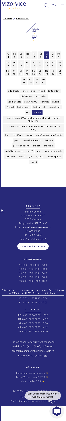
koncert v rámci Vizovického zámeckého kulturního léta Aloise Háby (33, 119)
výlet (30, 156)
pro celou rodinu (21, 145)
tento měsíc (40, 96)
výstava (39, 156)
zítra (33, 90)
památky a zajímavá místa (49, 135)
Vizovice (7, 18)
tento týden (53, 90)
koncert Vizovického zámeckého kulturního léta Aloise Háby (34, 128)
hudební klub (39, 107)
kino (28, 112)
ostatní (29, 135)
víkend (42, 90)
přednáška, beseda (31, 140)
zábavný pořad (54, 156)
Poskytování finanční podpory (30, 373)
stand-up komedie (53, 151)
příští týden (26, 96)
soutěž (29, 151)
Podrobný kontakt (33, 246)
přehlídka (48, 140)
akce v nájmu (30, 101)
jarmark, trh (54, 107)
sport (38, 151)
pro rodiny (49, 145)
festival (10, 107)
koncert (37, 112)
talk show (10, 156)
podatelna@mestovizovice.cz (37, 227)
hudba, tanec (23, 107)
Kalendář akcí (22, 18)
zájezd (34, 162)
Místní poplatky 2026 (31, 381)
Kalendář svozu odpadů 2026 (30, 377)
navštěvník (18, 135)
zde (45, 355)
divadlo (55, 101)
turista (22, 156)
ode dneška (13, 90)
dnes (25, 90)
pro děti (36, 145)
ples (16, 140)
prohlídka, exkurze (14, 151)
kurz (7, 135)
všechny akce (14, 101)
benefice (45, 101)
